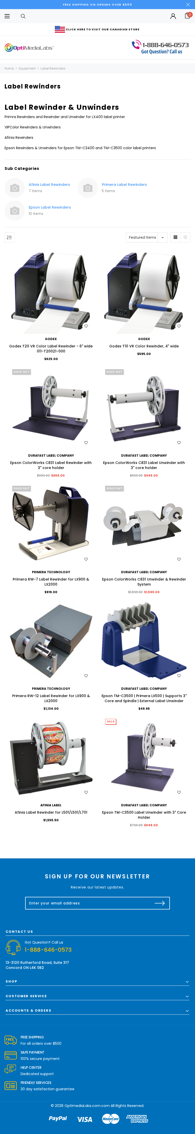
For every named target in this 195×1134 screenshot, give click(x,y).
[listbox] (147, 237)
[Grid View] (175, 237)
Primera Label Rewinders (124, 184)
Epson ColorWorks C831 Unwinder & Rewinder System (144, 582)
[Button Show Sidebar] (10, 237)
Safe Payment (32, 1052)
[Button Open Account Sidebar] (173, 16)
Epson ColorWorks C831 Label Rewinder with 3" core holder (51, 465)
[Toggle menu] (7, 16)
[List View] (185, 237)
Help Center (31, 1067)
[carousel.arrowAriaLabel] (11, 1040)
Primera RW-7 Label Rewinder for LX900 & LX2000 (51, 582)
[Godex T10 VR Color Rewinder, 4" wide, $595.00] (144, 291)
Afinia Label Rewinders (49, 184)
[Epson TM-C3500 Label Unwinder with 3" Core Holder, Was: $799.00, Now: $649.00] (144, 757)
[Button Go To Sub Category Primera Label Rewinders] (88, 188)
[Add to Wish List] (86, 326)
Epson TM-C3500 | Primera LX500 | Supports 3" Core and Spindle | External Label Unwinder (144, 698)
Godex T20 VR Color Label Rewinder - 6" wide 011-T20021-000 (51, 349)
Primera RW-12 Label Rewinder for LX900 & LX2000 (51, 698)
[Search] (23, 16)
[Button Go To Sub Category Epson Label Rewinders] (15, 211)
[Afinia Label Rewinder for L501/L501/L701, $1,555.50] (51, 757)
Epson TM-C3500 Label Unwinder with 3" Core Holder (144, 815)
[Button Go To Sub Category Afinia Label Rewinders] (15, 188)
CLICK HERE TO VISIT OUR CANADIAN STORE (102, 29)
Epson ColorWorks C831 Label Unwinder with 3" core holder (144, 465)
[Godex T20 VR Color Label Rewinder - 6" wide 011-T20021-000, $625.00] (51, 291)
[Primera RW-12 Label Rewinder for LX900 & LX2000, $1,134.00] (51, 640)
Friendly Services (36, 1082)
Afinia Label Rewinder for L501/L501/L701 (51, 812)
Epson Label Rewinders (50, 207)
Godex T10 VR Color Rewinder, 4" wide (144, 346)
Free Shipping (32, 1037)
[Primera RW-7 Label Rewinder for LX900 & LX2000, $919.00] (51, 524)
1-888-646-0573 (48, 950)
